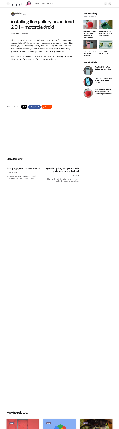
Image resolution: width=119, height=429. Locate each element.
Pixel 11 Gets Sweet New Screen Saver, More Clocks (103, 80)
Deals (85, 423)
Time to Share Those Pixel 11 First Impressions (90, 53)
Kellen (19, 13)
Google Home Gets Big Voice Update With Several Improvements (89, 34)
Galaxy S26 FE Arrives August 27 (104, 53)
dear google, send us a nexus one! (23, 168)
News (11, 423)
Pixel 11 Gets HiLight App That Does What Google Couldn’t (105, 33)
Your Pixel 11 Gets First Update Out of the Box (103, 68)
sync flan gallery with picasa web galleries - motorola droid (62, 170)
